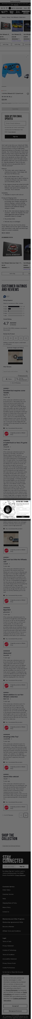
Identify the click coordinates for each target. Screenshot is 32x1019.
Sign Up (23, 516)
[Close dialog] (29, 501)
